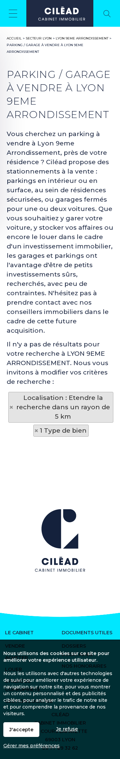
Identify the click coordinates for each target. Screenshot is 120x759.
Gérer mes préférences (31, 746)
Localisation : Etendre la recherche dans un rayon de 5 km (63, 407)
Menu (13, 13)
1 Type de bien (63, 430)
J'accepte (21, 730)
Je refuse (67, 729)
